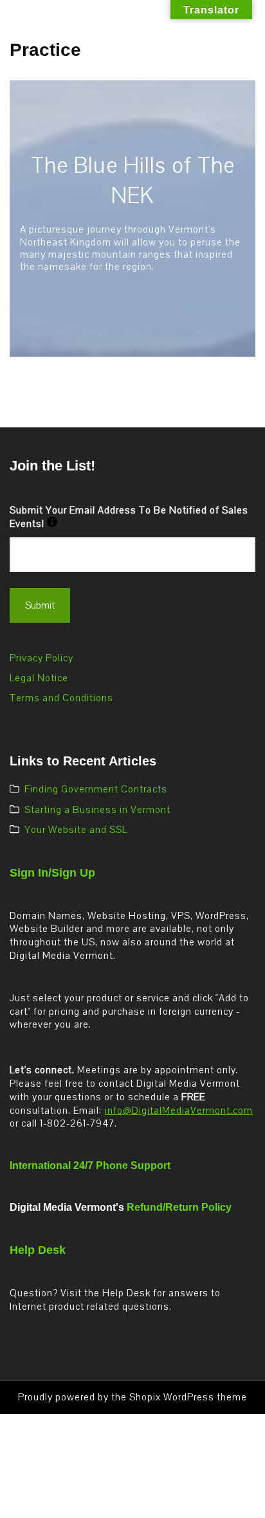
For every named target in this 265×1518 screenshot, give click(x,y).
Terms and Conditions (61, 698)
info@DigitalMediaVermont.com (179, 1110)
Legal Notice (39, 678)
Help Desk (38, 1250)
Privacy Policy (41, 658)
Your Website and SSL (75, 829)
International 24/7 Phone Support (90, 1165)
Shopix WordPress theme (188, 1397)
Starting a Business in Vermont (97, 809)
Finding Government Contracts (95, 789)
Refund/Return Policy (179, 1207)
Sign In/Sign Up (52, 872)
